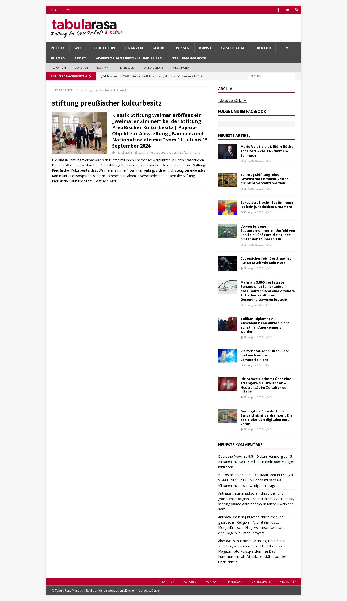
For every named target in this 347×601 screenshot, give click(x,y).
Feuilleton (104, 47)
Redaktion (58, 67)
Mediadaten (181, 67)
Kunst (205, 47)
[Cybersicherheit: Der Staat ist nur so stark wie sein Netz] (227, 263)
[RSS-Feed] (297, 10)
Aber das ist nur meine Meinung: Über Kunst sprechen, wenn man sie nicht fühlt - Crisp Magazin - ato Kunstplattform (251, 546)
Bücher (264, 47)
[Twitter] (288, 10)
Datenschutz (153, 67)
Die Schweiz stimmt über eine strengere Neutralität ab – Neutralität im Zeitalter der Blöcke (266, 385)
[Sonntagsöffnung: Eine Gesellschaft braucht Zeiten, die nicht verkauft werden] (227, 180)
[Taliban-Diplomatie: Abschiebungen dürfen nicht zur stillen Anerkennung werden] (227, 324)
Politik (58, 47)
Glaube (159, 47)
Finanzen (134, 47)
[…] (120, 181)
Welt (79, 47)
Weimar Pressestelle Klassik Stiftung (165, 152)
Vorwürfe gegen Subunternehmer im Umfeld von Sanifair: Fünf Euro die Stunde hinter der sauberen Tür (268, 232)
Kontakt (103, 67)
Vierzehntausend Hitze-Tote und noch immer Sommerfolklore (265, 355)
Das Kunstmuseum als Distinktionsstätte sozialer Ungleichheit (252, 556)
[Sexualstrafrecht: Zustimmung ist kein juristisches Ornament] (227, 207)
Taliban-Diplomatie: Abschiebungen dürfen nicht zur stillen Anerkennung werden (265, 325)
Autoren (81, 67)
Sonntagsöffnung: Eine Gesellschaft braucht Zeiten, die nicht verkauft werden (265, 178)
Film (284, 47)
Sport (80, 58)
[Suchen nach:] (271, 76)
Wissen (183, 47)
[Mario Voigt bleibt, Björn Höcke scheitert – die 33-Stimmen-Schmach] (227, 151)
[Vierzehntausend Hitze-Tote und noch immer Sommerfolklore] (227, 356)
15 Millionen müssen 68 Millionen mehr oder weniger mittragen (256, 461)
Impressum (127, 67)
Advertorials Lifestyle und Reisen (129, 58)
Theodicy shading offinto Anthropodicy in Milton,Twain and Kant (256, 504)
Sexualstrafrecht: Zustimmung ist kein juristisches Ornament (267, 204)
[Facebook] (278, 10)
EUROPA (58, 58)
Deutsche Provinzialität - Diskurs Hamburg (250, 456)
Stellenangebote (189, 58)
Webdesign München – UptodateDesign (134, 590)
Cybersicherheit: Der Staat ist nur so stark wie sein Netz (266, 260)
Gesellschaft (234, 47)
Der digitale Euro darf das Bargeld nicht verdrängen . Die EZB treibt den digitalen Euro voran (266, 417)
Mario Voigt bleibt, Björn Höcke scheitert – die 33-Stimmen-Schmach (267, 150)
